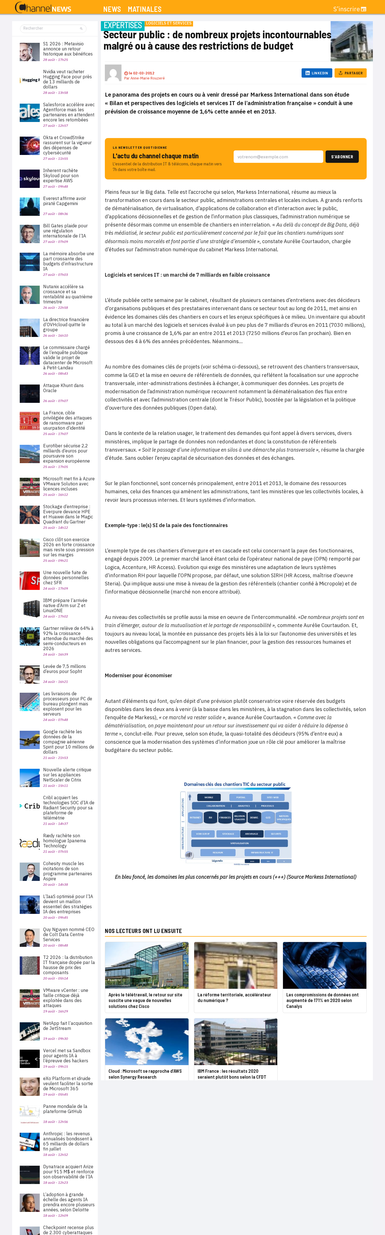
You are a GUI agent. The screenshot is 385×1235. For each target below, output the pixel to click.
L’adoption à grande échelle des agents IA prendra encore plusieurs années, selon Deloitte (69, 1202)
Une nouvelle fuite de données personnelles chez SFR (66, 577)
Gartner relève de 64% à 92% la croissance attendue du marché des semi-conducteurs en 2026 (68, 638)
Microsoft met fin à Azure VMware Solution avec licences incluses (69, 484)
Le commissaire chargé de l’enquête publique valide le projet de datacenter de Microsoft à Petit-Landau (67, 357)
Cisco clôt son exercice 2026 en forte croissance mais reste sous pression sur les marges (69, 547)
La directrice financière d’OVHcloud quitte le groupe (66, 324)
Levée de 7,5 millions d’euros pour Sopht (64, 668)
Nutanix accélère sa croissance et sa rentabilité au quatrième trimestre (67, 294)
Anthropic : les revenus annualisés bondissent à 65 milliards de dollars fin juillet (67, 1141)
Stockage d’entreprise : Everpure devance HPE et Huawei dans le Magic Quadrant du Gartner (68, 514)
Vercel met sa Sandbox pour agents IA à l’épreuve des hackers (66, 1055)
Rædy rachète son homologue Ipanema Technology (64, 840)
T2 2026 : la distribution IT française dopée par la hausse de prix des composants (69, 964)
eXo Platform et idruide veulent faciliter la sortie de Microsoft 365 (68, 1083)
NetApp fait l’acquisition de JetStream (67, 1025)
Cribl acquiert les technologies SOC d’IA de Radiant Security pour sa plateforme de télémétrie (68, 808)
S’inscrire (346, 9)
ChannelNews (43, 8)
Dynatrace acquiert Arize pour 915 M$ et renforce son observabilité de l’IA (68, 1172)
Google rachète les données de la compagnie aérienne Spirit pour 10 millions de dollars (68, 742)
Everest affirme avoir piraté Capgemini (64, 201)
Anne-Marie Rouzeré (147, 78)
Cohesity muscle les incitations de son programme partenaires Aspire (67, 871)
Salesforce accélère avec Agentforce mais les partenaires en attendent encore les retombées (69, 112)
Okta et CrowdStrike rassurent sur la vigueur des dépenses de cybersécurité (67, 145)
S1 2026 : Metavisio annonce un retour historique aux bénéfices (68, 49)
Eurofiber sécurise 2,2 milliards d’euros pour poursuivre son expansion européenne (66, 453)
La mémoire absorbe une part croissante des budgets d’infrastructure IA (68, 261)
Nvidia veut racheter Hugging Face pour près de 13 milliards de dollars (67, 79)
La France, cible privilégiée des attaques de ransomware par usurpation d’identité (67, 420)
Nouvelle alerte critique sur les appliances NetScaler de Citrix (67, 775)
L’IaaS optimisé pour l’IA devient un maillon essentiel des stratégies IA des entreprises (68, 904)
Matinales (144, 9)
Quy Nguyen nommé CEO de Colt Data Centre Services (68, 934)
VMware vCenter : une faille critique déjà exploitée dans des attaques (65, 997)
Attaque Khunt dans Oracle (63, 388)
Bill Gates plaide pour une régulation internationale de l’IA (65, 231)
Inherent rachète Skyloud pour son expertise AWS (61, 175)
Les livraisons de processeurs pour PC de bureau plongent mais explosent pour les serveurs (67, 704)
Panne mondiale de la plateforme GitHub (65, 1108)
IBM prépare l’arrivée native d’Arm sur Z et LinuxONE (65, 605)
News (112, 9)
